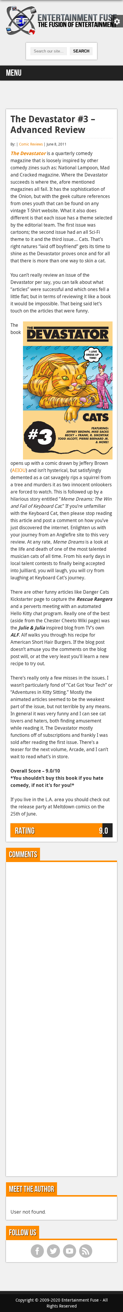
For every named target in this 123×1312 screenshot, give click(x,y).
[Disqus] (61, 941)
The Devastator (28, 153)
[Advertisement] (61, 93)
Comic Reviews (31, 144)
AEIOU (19, 470)
